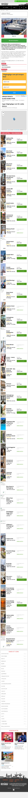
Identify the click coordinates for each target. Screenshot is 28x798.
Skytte (2, 713)
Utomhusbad (4, 723)
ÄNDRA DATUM (20, 232)
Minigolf (3, 696)
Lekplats (3, 691)
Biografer (3, 666)
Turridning (3, 721)
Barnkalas (3, 661)
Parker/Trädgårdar (5, 703)
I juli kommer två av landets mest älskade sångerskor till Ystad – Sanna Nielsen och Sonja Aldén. (6, 767)
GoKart (3, 681)
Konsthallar (4, 688)
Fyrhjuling (3, 678)
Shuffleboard (4, 708)
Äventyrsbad (4, 656)
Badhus (3, 658)
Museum (3, 698)
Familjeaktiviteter (5, 676)
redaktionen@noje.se (16, 788)
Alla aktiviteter (6, 726)
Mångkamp (3, 693)
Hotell (7, 10)
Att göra (5, 7)
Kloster (3, 686)
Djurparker (3, 673)
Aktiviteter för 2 (5, 653)
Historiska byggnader (6, 683)
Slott (2, 716)
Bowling (3, 671)
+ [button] (3, 112)
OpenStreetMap (16, 129)
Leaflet (9, 129)
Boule (2, 668)
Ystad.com (2, 10)
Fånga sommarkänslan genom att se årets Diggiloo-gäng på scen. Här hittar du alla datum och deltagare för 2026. (6, 747)
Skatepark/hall (4, 711)
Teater (2, 718)
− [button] (3, 114)
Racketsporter (4, 706)
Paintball (3, 701)
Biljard (2, 663)
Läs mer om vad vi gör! (19, 785)
